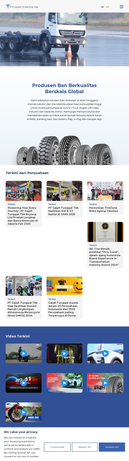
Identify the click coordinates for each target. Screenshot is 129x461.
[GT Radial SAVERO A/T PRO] (105, 383)
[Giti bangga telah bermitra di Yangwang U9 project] (24, 383)
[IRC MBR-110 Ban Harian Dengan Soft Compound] (24, 412)
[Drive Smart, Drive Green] (105, 353)
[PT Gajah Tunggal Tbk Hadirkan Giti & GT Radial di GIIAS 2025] (65, 199)
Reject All (85, 447)
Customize (57, 447)
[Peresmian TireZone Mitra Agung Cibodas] (105, 198)
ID (102, 7)
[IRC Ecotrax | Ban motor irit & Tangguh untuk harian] (24, 353)
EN (107, 7)
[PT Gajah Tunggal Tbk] (22, 6)
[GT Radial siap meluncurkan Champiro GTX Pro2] (65, 353)
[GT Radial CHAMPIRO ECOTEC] (65, 383)
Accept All (111, 447)
